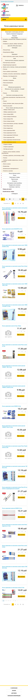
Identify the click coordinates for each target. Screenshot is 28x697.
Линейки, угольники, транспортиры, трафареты (14, 74)
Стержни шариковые (9, 146)
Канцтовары (14, 37)
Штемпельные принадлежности (10, 168)
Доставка (14, 693)
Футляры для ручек (8, 149)
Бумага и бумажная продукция (15, 34)
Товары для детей (7, 189)
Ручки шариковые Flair (9, 137)
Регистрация (11, 1)
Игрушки (14, 35)
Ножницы (5, 85)
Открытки (14, 181)
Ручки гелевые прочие (9, 121)
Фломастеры (6, 166)
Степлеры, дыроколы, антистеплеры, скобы (13, 155)
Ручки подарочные (8, 128)
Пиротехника (14, 179)
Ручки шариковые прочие (10, 142)
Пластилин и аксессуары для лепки (14, 95)
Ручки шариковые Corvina (10, 133)
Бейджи (5, 41)
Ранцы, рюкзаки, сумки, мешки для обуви (13, 103)
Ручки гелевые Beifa (8, 114)
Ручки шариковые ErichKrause (11, 135)
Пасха (14, 175)
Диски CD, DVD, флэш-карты (14, 45)
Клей (14, 58)
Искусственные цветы (14, 173)
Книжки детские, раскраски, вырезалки (14, 60)
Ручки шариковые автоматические (12, 139)
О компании (14, 688)
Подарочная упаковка (14, 185)
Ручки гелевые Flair (8, 119)
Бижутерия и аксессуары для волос (14, 32)
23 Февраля (15, 193)
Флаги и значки (6, 164)
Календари (14, 47)
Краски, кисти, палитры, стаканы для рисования (14, 67)
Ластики (5, 69)
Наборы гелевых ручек (9, 109)
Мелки (14, 78)
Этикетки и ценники (8, 171)
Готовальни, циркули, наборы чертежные (13, 43)
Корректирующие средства (9, 65)
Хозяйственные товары (8, 191)
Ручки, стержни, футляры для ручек (14, 108)
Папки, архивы (14, 91)
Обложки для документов (14, 87)
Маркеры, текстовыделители (10, 76)
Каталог (3, 29)
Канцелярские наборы (8, 52)
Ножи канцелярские (8, 82)
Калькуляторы (6, 50)
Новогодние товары (14, 177)
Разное (5, 101)
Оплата (14, 690)
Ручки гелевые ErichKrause (10, 116)
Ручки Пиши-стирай (8, 126)
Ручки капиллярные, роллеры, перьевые (13, 123)
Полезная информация (14, 695)
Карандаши (14, 54)
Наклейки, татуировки (8, 80)
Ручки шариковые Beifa (9, 130)
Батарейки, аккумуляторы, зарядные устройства (14, 39)
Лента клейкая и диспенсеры (10, 71)
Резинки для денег (7, 105)
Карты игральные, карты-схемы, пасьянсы (13, 56)
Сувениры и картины (14, 187)
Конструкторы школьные (9, 62)
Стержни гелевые (8, 144)
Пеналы (5, 93)
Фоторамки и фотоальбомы (14, 183)
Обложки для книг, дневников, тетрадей (14, 89)
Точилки (5, 158)
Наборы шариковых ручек (10, 112)
